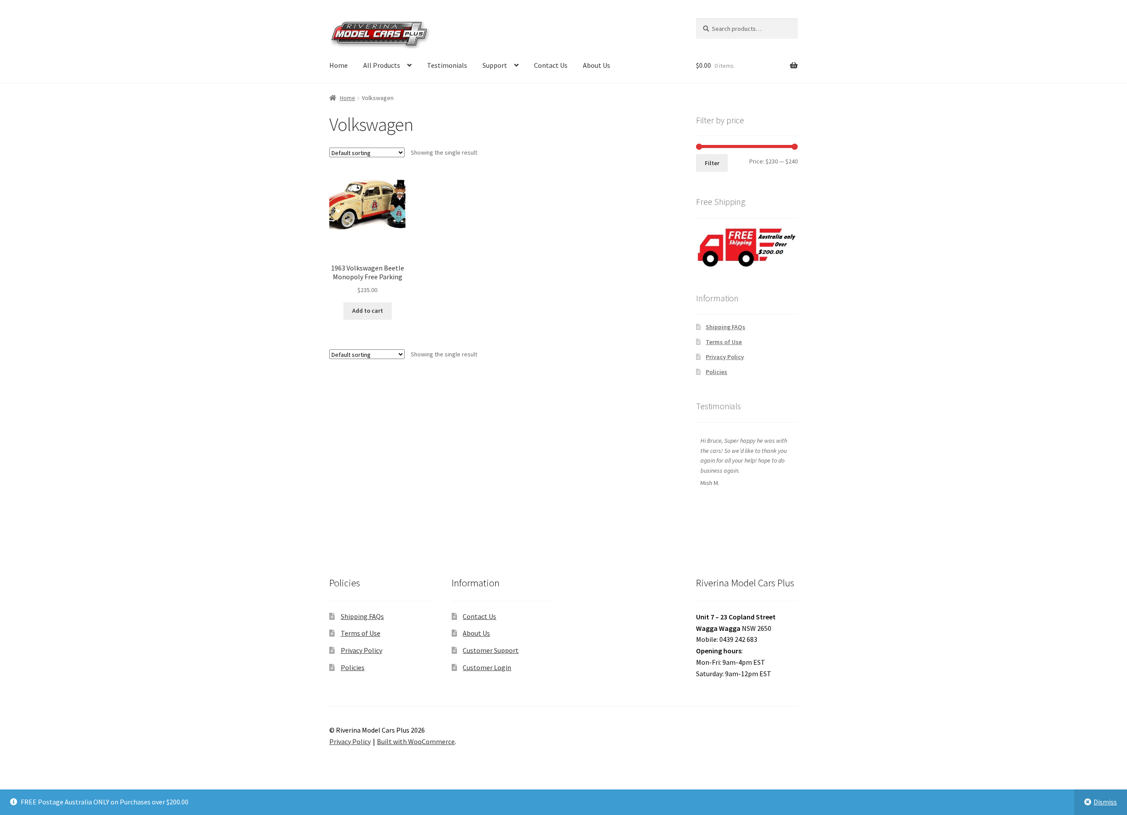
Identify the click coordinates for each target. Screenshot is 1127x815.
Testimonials (447, 65)
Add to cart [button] (367, 311)
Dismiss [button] (1105, 801)
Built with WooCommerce (416, 741)
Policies (716, 372)
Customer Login (487, 667)
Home (338, 65)
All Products (381, 65)
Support (494, 65)
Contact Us (550, 65)
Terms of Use (724, 342)
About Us (596, 65)
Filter (712, 163)
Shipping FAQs (725, 327)
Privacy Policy (725, 357)
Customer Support (491, 650)
